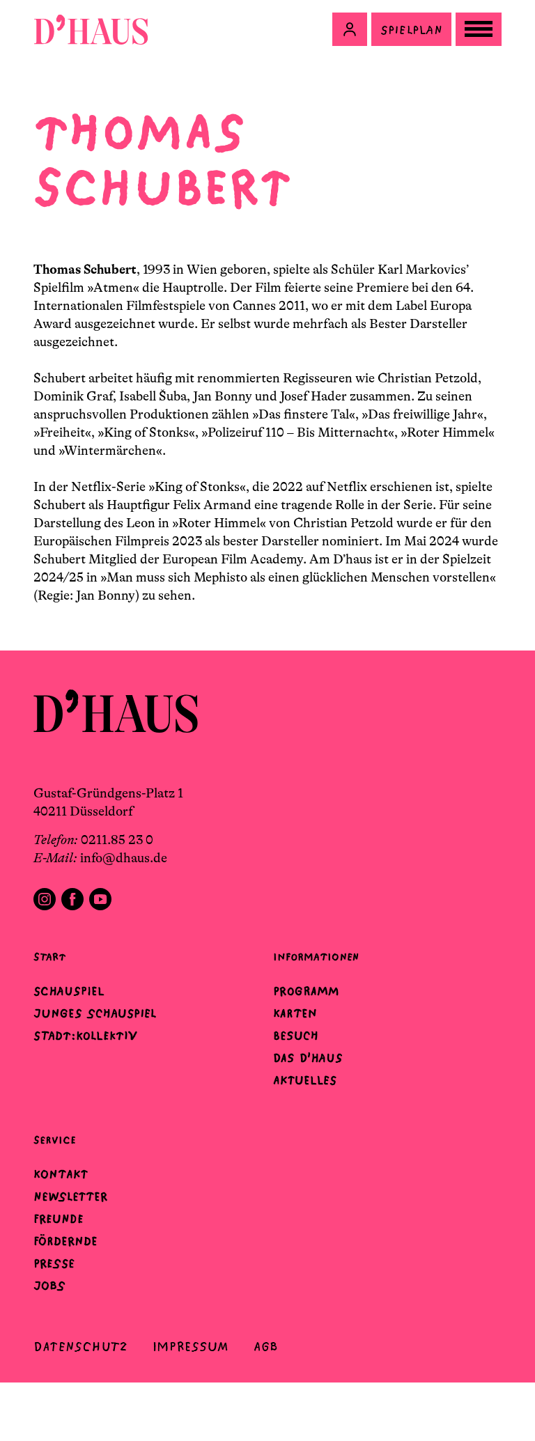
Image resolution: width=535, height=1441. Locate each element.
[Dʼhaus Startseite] (90, 29)
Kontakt (60, 1174)
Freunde (58, 1218)
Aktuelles (304, 1080)
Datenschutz (80, 1346)
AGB (266, 1346)
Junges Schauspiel (94, 1013)
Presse (54, 1263)
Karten (295, 1013)
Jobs (49, 1285)
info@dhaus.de (123, 858)
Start (49, 956)
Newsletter (70, 1196)
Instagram (44, 899)
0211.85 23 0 (117, 840)
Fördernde (65, 1241)
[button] (349, 29)
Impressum (190, 1346)
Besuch (295, 1035)
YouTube (100, 899)
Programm (306, 991)
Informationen (316, 956)
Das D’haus (308, 1058)
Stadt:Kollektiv (85, 1035)
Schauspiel (68, 991)
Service (54, 1139)
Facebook (72, 899)
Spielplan (411, 29)
